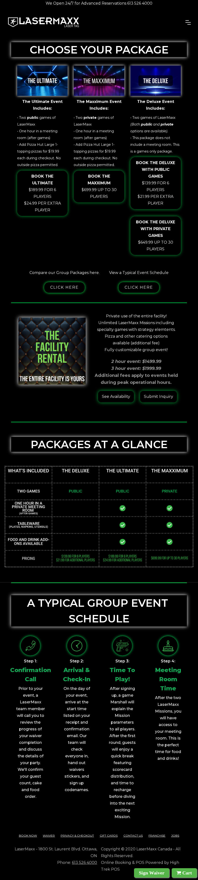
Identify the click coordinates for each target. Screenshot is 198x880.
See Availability (116, 396)
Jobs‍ (175, 835)
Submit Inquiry (158, 396)
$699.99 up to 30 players (99, 186)
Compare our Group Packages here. (64, 272)
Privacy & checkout (77, 835)
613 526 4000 (84, 862)
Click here (64, 287)
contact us (133, 835)
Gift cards (109, 835)
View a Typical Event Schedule (139, 272)
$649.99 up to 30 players (155, 235)
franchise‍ (156, 835)
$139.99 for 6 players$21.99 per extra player (155, 183)
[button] (188, 22)
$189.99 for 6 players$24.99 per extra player (42, 193)
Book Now (28, 835)
